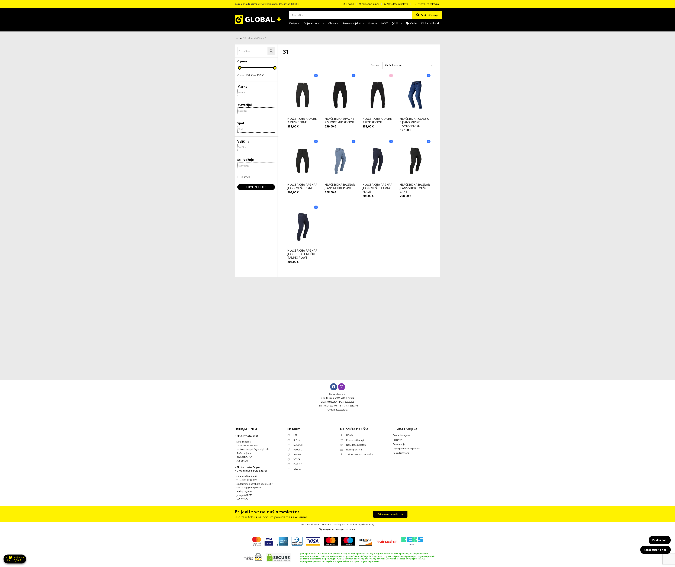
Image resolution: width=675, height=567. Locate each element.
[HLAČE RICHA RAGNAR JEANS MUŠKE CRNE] (302, 160)
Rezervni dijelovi (352, 23)
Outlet (413, 23)
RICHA (297, 440)
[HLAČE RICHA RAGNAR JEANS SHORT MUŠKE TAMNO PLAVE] (302, 226)
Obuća (332, 23)
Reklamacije (399, 444)
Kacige (293, 23)
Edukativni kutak (430, 23)
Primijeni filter (256, 187)
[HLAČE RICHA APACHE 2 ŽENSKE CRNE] (377, 95)
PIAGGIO (298, 464)
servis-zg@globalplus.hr (249, 487)
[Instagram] (341, 386)
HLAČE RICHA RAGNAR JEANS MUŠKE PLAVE (340, 186)
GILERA (297, 468)
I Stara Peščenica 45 (246, 476)
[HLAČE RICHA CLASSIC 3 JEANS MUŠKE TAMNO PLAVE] (415, 95)
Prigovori (397, 439)
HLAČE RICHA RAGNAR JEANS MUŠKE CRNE (302, 186)
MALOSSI (298, 444)
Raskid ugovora (401, 452)
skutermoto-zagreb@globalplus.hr (254, 483)
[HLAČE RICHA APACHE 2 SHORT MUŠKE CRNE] (340, 95)
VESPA (297, 459)
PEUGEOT (299, 449)
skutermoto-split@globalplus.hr (252, 449)
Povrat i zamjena (401, 435)
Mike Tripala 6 (243, 441)
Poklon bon (659, 540)
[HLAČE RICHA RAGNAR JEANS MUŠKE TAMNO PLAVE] (377, 160)
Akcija (399, 23)
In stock (245, 177)
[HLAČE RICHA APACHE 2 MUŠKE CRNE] (302, 95)
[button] (15, 559)
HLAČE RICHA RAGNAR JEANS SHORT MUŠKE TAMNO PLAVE (302, 254)
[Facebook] (333, 386)
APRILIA (297, 454)
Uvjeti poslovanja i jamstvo (406, 448)
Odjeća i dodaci (313, 23)
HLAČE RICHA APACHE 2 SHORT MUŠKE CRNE (339, 120)
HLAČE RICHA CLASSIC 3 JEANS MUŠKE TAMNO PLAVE (414, 122)
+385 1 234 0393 (249, 480)
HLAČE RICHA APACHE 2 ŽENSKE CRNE (377, 120)
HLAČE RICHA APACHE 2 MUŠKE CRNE (302, 120)
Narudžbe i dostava (356, 444)
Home (238, 38)
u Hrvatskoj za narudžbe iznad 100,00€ (267, 3)
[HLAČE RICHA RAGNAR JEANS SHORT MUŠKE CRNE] (415, 160)
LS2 (295, 435)
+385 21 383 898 (329, 405)
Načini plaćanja (354, 449)
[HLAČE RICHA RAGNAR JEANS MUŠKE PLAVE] (340, 160)
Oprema (372, 23)
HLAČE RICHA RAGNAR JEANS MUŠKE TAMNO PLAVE (377, 188)
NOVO (384, 23)
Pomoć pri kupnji (355, 440)
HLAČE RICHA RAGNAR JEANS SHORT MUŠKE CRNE (415, 188)
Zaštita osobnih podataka (359, 454)
